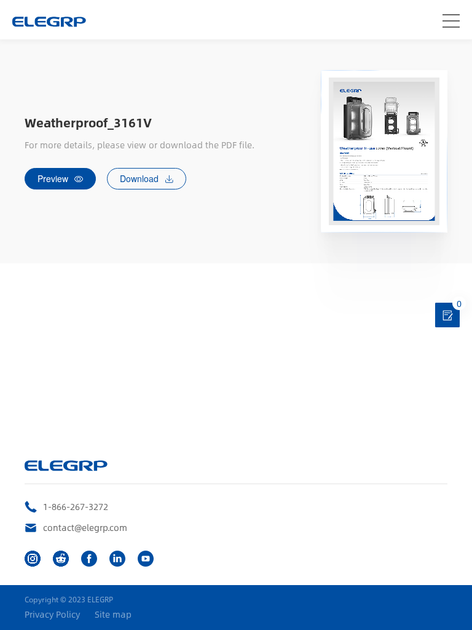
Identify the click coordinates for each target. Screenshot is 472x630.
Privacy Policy (52, 614)
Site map (113, 614)
